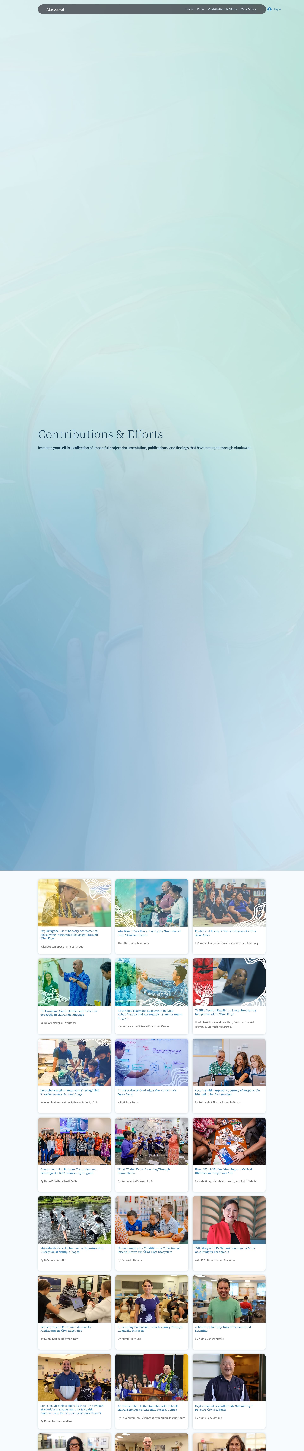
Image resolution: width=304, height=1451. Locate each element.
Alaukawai (55, 9)
